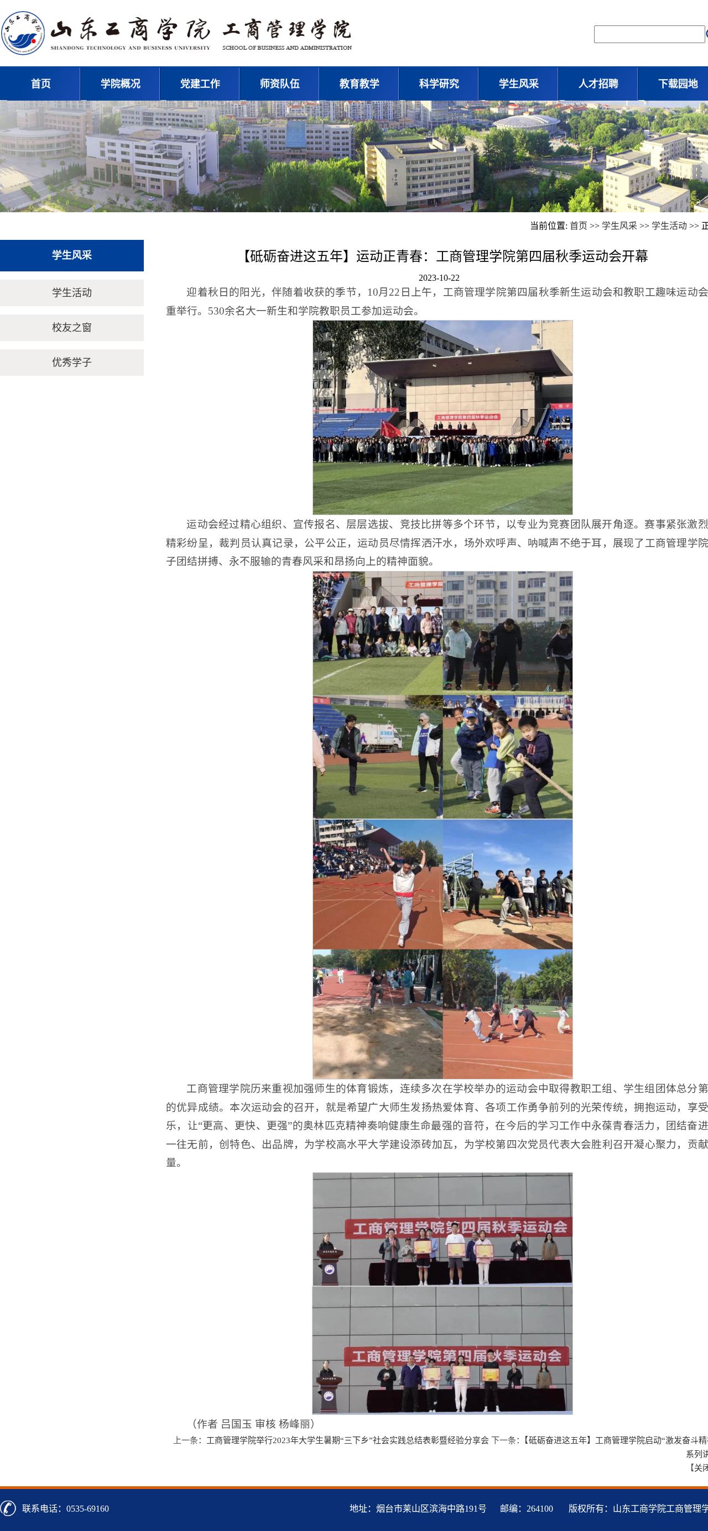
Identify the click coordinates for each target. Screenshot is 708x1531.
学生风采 (519, 84)
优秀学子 (72, 362)
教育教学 (359, 84)
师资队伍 (280, 84)
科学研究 (439, 84)
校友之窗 (72, 327)
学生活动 (669, 225)
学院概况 (120, 84)
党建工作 (200, 84)
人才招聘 (598, 84)
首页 (41, 84)
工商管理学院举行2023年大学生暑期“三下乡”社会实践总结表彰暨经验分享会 (347, 1440)
